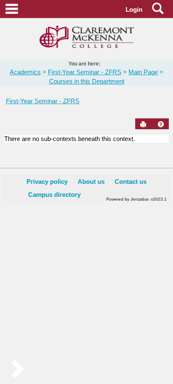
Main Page (143, 72)
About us (91, 181)
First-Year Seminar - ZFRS (84, 72)
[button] (161, 124)
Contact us (131, 181)
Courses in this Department (86, 81)
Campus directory (54, 194)
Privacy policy (47, 181)
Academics (25, 72)
